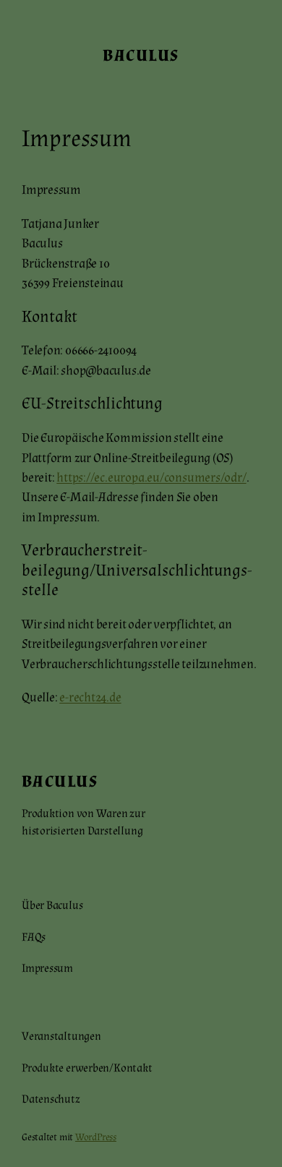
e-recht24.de (90, 697)
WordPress (95, 1137)
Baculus (141, 56)
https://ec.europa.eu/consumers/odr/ (151, 477)
